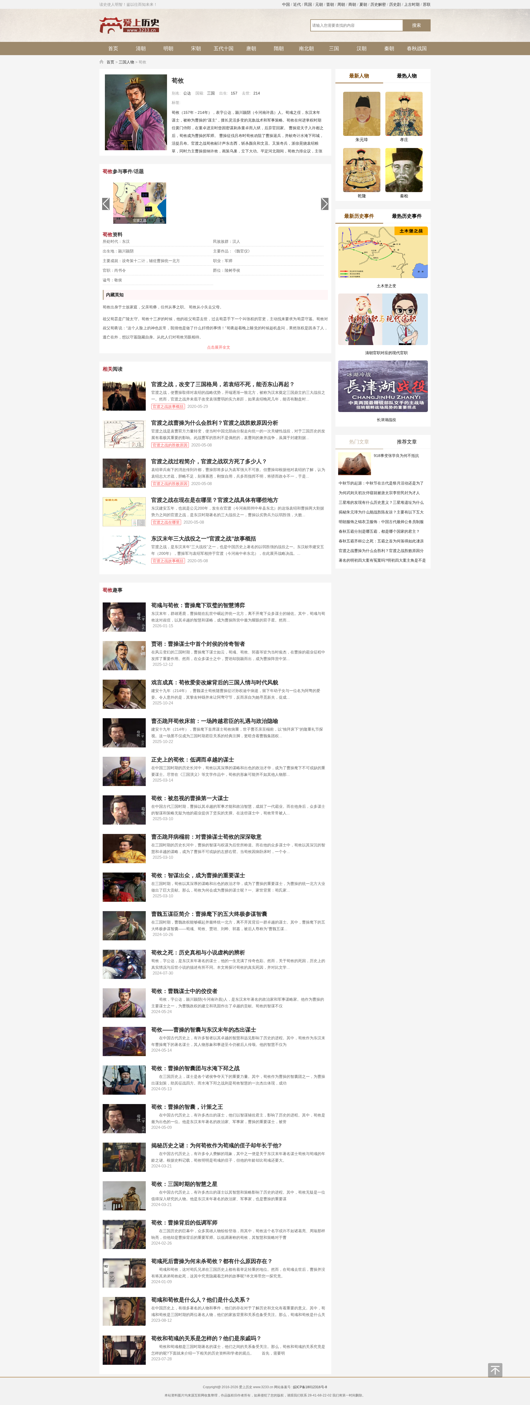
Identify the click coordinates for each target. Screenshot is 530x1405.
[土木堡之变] (383, 252)
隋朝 (279, 48)
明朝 (168, 48)
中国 (286, 4)
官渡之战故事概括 (168, 406)
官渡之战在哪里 (166, 522)
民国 (308, 4)
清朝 (141, 48)
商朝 (352, 4)
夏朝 (363, 4)
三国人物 (126, 62)
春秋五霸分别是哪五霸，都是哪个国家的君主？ (379, 531)
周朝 (341, 4)
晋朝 (330, 4)
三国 (334, 48)
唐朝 (251, 48)
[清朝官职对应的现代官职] (383, 313)
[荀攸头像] (136, 112)
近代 (297, 4)
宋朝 (196, 48)
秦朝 (389, 48)
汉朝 (362, 48)
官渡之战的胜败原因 (170, 445)
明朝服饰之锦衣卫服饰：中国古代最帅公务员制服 (381, 522)
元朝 (319, 4)
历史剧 (395, 4)
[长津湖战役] (383, 374)
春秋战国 (417, 48)
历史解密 (378, 4)
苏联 (427, 4)
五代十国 (224, 48)
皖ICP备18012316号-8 (310, 1387)
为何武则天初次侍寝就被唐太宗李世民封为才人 (379, 493)
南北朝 (306, 48)
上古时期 (412, 4)
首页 (113, 48)
